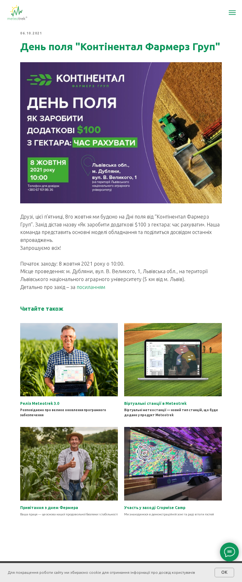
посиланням (91, 287)
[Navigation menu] (232, 12)
